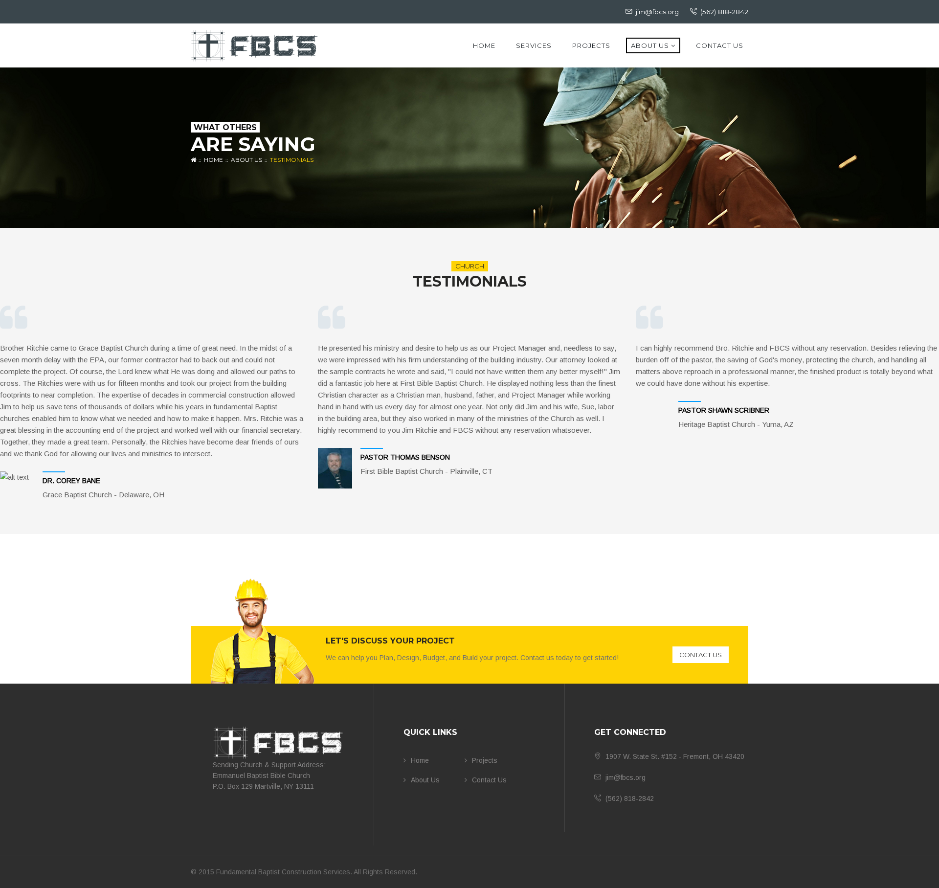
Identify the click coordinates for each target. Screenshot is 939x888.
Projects (591, 45)
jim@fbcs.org (657, 12)
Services (534, 45)
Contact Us (719, 45)
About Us (650, 45)
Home (484, 45)
